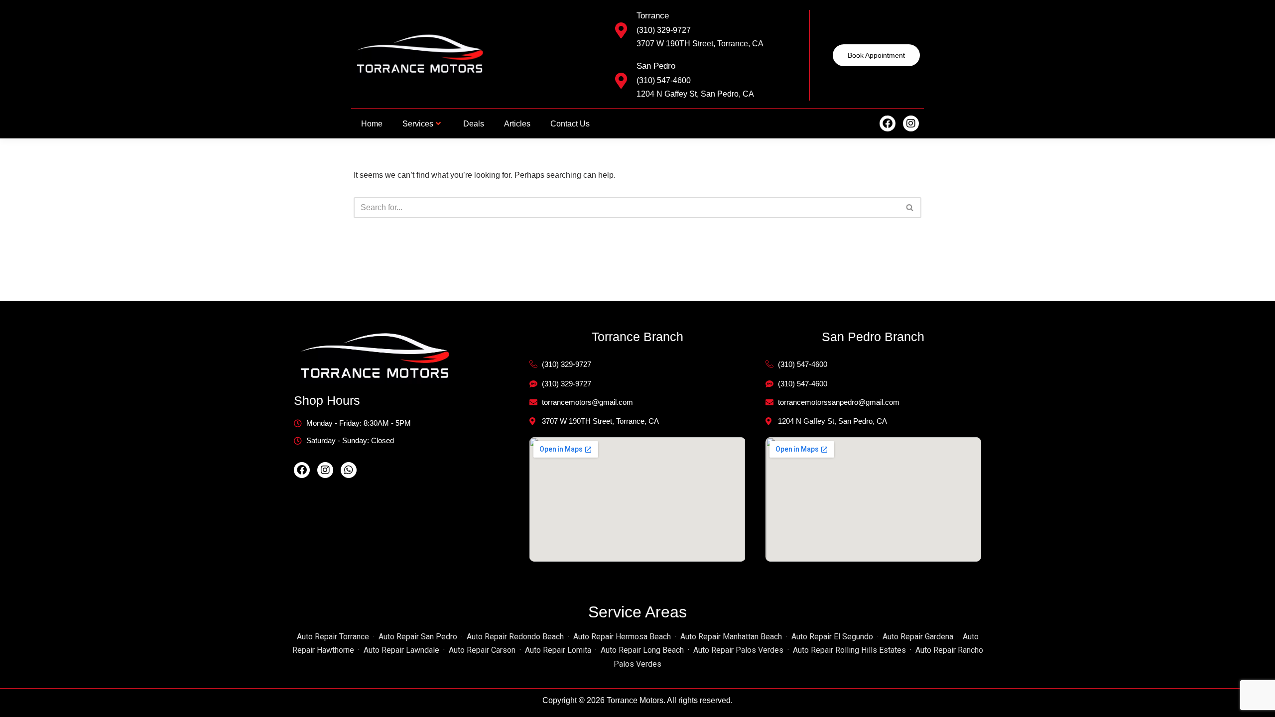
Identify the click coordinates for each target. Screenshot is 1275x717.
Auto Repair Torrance (333, 636)
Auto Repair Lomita (558, 650)
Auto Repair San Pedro (418, 636)
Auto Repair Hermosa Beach (622, 636)
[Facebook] (887, 123)
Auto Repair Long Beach (642, 650)
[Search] (910, 207)
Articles (517, 124)
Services (417, 124)
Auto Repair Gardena (918, 636)
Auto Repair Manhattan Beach (731, 636)
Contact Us (570, 124)
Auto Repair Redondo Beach (515, 636)
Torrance (653, 15)
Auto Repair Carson (482, 650)
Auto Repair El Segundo (832, 636)
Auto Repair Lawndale (401, 650)
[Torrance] (621, 30)
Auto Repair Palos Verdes (738, 650)
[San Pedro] (621, 81)
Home (371, 124)
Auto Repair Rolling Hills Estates (849, 650)
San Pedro (656, 66)
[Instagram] (911, 123)
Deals (473, 124)
